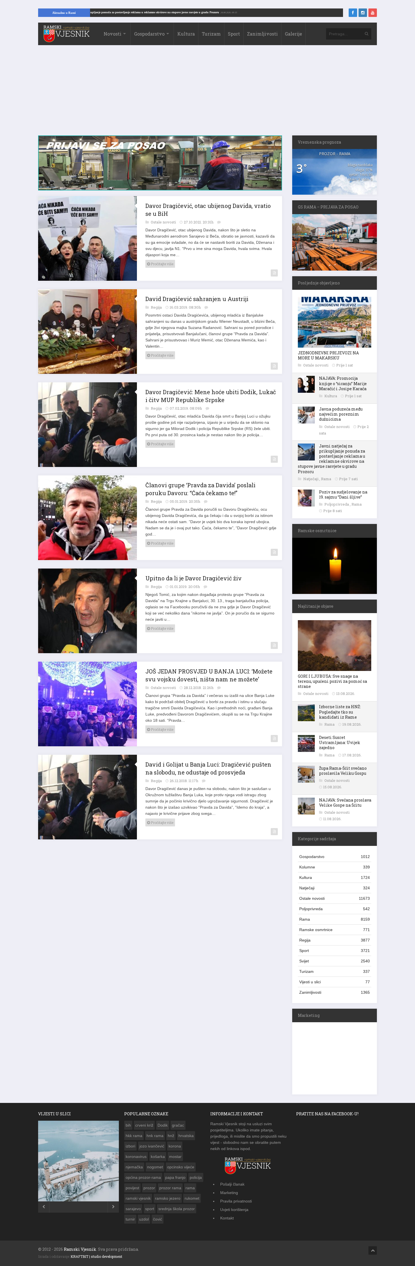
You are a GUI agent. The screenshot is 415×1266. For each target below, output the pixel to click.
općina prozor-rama (143, 1177)
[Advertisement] (207, 93)
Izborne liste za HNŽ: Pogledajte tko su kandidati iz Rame (340, 711)
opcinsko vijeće (180, 1167)
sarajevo (133, 1208)
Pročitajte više (161, 264)
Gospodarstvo (149, 34)
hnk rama (155, 1135)
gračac (178, 1125)
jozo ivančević (151, 1146)
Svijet (334, 961)
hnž (171, 1135)
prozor (149, 1188)
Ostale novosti (164, 222)
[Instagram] (363, 12)
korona (175, 1146)
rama (190, 1188)
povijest (132, 1188)
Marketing (229, 1192)
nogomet (155, 1167)
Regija (157, 307)
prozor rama (170, 1188)
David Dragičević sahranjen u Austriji (196, 298)
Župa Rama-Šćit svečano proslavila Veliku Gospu (343, 770)
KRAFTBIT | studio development (96, 1256)
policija (196, 1177)
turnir (130, 1219)
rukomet (192, 1198)
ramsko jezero (167, 1198)
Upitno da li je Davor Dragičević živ (193, 578)
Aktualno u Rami (64, 12)
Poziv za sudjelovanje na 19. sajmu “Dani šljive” (343, 494)
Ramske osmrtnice (334, 929)
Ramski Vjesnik (80, 1249)
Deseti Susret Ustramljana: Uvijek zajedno (339, 742)
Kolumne (334, 867)
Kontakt (227, 1218)
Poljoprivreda (337, 504)
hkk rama (134, 1135)
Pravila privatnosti (236, 1201)
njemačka (134, 1167)
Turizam (211, 34)
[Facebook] (353, 12)
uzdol (144, 1219)
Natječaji (311, 478)
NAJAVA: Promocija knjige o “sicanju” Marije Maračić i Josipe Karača (343, 383)
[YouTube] (372, 12)
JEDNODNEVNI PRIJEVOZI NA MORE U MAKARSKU (328, 355)
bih (128, 1125)
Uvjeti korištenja (234, 1209)
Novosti (112, 34)
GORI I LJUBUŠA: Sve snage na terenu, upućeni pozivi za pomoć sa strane (332, 681)
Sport (234, 34)
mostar (175, 1156)
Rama (326, 478)
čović (157, 1219)
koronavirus (136, 1156)
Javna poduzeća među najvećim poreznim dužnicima (340, 414)
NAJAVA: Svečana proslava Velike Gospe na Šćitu (345, 802)
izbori (130, 1146)
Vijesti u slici (334, 982)
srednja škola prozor (176, 1208)
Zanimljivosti (262, 34)
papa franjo (175, 1177)
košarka (158, 1156)
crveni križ (144, 1125)
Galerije (293, 34)
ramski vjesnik (138, 1198)
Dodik (163, 1125)
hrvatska (186, 1135)
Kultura (186, 34)
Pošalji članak (232, 1184)
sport (149, 1208)
